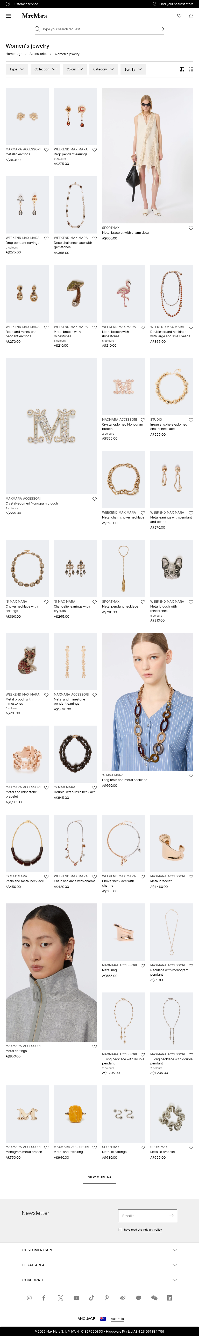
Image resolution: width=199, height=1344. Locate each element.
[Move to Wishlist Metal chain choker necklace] (142, 513)
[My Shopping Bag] (191, 16)
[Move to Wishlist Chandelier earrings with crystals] (94, 602)
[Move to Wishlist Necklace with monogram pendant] (191, 965)
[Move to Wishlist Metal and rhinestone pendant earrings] (94, 695)
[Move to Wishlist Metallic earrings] (46, 150)
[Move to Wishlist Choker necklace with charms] (142, 876)
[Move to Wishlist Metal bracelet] (191, 876)
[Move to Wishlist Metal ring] (142, 965)
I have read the (142, 1230)
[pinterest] (107, 1298)
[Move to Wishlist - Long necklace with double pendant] (142, 1055)
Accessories (38, 54)
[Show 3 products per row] (182, 69)
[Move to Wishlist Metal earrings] (94, 1046)
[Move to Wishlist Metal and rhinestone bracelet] (46, 787)
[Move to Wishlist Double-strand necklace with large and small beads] (191, 327)
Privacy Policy (152, 1230)
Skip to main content (19, 3)
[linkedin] (169, 1298)
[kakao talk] (138, 1298)
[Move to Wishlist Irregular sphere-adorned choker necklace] (191, 420)
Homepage (14, 54)
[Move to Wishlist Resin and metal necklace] (46, 876)
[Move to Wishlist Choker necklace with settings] (46, 602)
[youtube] (76, 1298)
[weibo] (122, 1298)
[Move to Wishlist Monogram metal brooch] (46, 1147)
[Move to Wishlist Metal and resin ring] (94, 1147)
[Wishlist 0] (179, 16)
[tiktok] (91, 1298)
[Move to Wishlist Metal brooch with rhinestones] (94, 327)
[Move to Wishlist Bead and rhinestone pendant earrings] (46, 327)
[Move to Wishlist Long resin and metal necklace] (191, 775)
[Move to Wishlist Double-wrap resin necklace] (94, 787)
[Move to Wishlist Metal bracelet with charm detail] (191, 228)
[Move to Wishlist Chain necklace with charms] (94, 876)
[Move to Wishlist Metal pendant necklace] (142, 602)
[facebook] (45, 1298)
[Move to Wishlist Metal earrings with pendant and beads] (191, 513)
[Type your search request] (161, 29)
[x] (60, 1298)
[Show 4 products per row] (191, 69)
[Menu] (8, 16)
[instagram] (29, 1298)
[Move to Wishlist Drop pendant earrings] (94, 150)
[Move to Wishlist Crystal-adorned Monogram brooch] (94, 499)
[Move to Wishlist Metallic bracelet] (191, 1147)
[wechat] (154, 1298)
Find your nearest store (176, 4)
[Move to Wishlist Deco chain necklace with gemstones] (94, 238)
